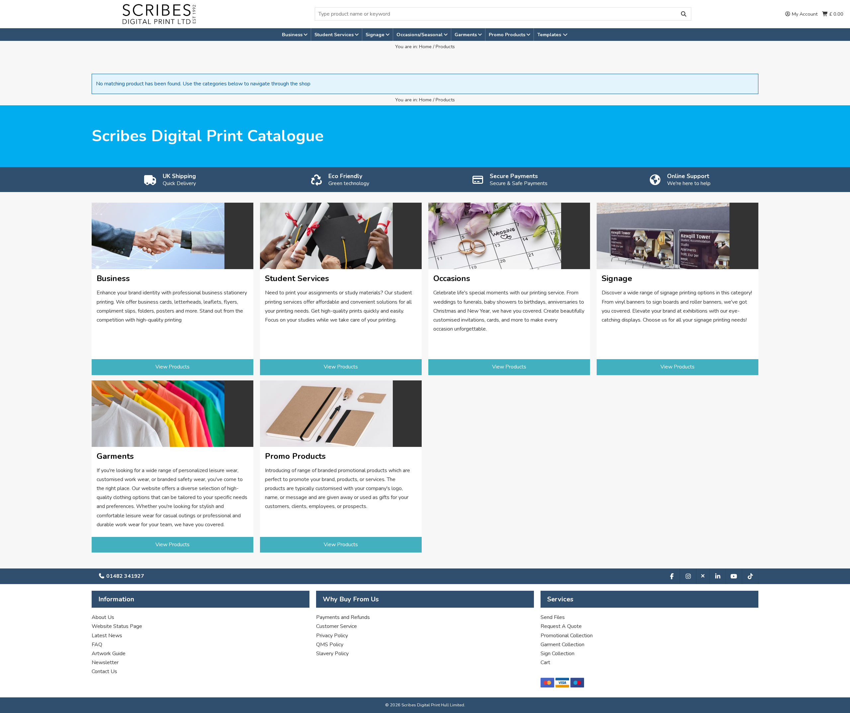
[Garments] (172, 413)
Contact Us (104, 671)
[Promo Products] (341, 413)
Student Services (334, 34)
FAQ (97, 644)
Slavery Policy (332, 653)
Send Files (553, 617)
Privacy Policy (332, 635)
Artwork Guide (109, 653)
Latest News (107, 635)
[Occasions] (509, 236)
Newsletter (105, 662)
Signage (376, 34)
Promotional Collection (567, 635)
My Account (804, 14)
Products (445, 46)
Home (425, 46)
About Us (103, 617)
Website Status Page (117, 626)
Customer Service (336, 626)
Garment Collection (562, 644)
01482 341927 (124, 576)
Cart (545, 662)
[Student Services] (341, 236)
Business (293, 34)
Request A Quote (561, 626)
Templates (549, 34)
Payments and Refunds (343, 617)
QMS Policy (329, 644)
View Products (172, 366)
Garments (466, 34)
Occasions (451, 278)
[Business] (172, 236)
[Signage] (677, 236)
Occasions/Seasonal (420, 34)
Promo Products (508, 34)
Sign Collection (557, 653)
